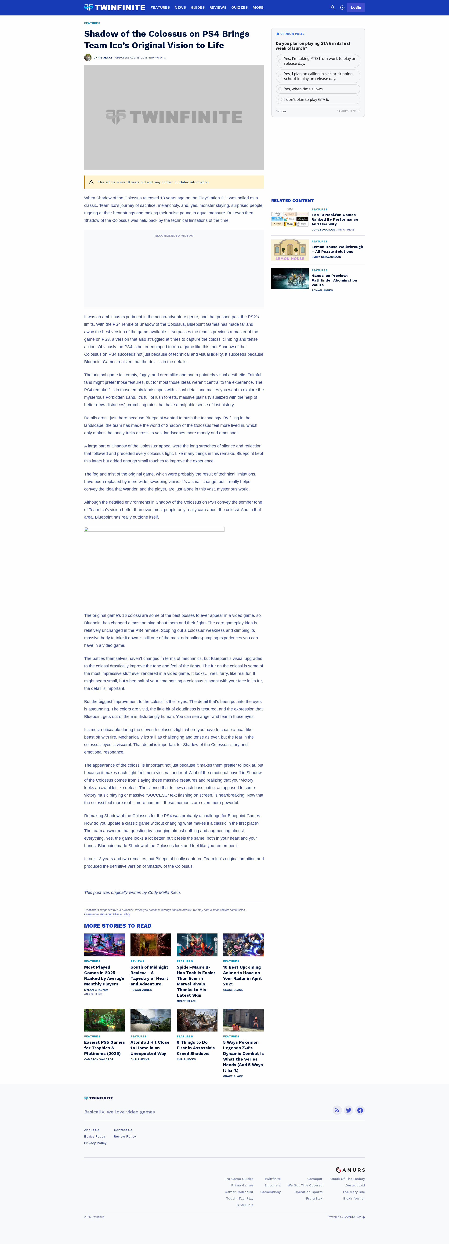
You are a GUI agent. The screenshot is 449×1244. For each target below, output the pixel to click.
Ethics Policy (94, 1136)
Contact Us (123, 1130)
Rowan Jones (141, 990)
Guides (198, 7)
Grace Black (186, 1001)
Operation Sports (308, 1192)
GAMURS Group (354, 1217)
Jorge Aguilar (323, 229)
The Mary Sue (353, 1192)
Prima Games (242, 1185)
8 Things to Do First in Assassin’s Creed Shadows (196, 1048)
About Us (91, 1130)
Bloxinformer (354, 1198)
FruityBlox (314, 1198)
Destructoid (355, 1185)
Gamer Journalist (239, 1192)
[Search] (333, 7)
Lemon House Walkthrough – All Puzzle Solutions (337, 249)
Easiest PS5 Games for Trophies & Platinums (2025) (104, 1048)
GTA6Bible (244, 1205)
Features (160, 7)
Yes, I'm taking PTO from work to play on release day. (320, 61)
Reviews (218, 7)
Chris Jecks (139, 1059)
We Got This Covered (305, 1185)
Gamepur (314, 1179)
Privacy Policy (95, 1143)
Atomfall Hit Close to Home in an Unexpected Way (150, 1048)
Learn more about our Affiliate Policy (107, 914)
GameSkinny (270, 1192)
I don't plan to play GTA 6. (306, 99)
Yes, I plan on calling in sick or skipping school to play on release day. (318, 76)
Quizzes (239, 7)
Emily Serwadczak (326, 257)
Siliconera (272, 1185)
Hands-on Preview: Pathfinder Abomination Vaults (334, 280)
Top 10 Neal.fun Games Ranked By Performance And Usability (334, 219)
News (180, 7)
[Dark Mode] (342, 7)
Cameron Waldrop (98, 1059)
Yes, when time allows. (304, 88)
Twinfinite (272, 1179)
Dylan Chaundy (96, 990)
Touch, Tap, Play (239, 1198)
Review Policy (125, 1136)
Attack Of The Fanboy (347, 1179)
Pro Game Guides (238, 1179)
